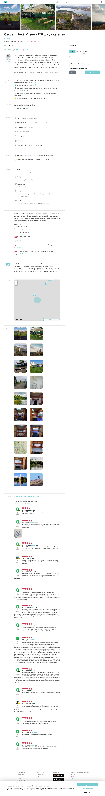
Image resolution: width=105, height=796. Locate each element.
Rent (38, 776)
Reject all (87, 792)
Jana (32, 572)
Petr (31, 558)
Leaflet (46, 319)
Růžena (33, 545)
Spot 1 (5, 45)
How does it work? (22, 780)
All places (15, 1)
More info (19, 247)
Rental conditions (41, 774)
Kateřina (32, 522)
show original (16, 43)
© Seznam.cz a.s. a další (54, 319)
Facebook (73, 774)
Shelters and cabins (31, 2)
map (21, 90)
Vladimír (8, 61)
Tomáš (32, 745)
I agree (87, 785)
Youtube (73, 778)
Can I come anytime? (20, 229)
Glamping (39, 2)
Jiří (32, 703)
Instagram (73, 776)
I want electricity (75, 57)
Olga (32, 670)
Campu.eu (21, 772)
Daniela (32, 639)
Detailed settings (87, 788)
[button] (46, 283)
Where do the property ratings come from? (26, 496)
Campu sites (22, 2)
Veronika (33, 591)
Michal (32, 607)
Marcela (32, 626)
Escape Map (61, 2)
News (19, 776)
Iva (32, 510)
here (44, 789)
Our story (20, 778)
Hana (32, 720)
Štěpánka (33, 690)
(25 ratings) (25, 41)
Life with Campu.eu (49, 2)
